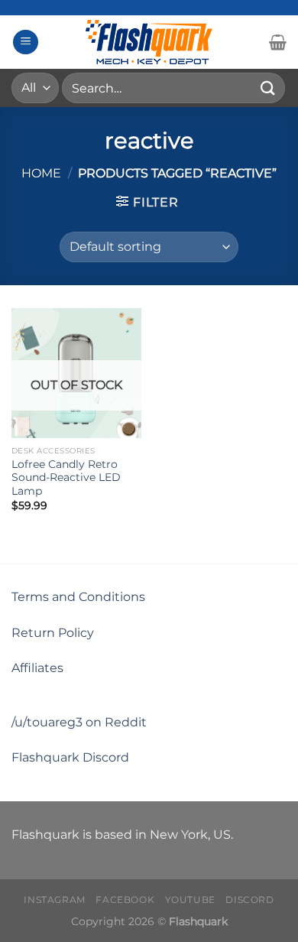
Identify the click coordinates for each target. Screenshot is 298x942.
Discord (249, 899)
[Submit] (268, 87)
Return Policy (52, 632)
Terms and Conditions (78, 597)
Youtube (190, 899)
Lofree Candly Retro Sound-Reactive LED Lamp (66, 477)
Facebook (125, 899)
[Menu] (25, 42)
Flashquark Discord (70, 757)
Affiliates (37, 668)
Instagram (55, 899)
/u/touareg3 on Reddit (79, 722)
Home (41, 173)
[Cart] (278, 42)
